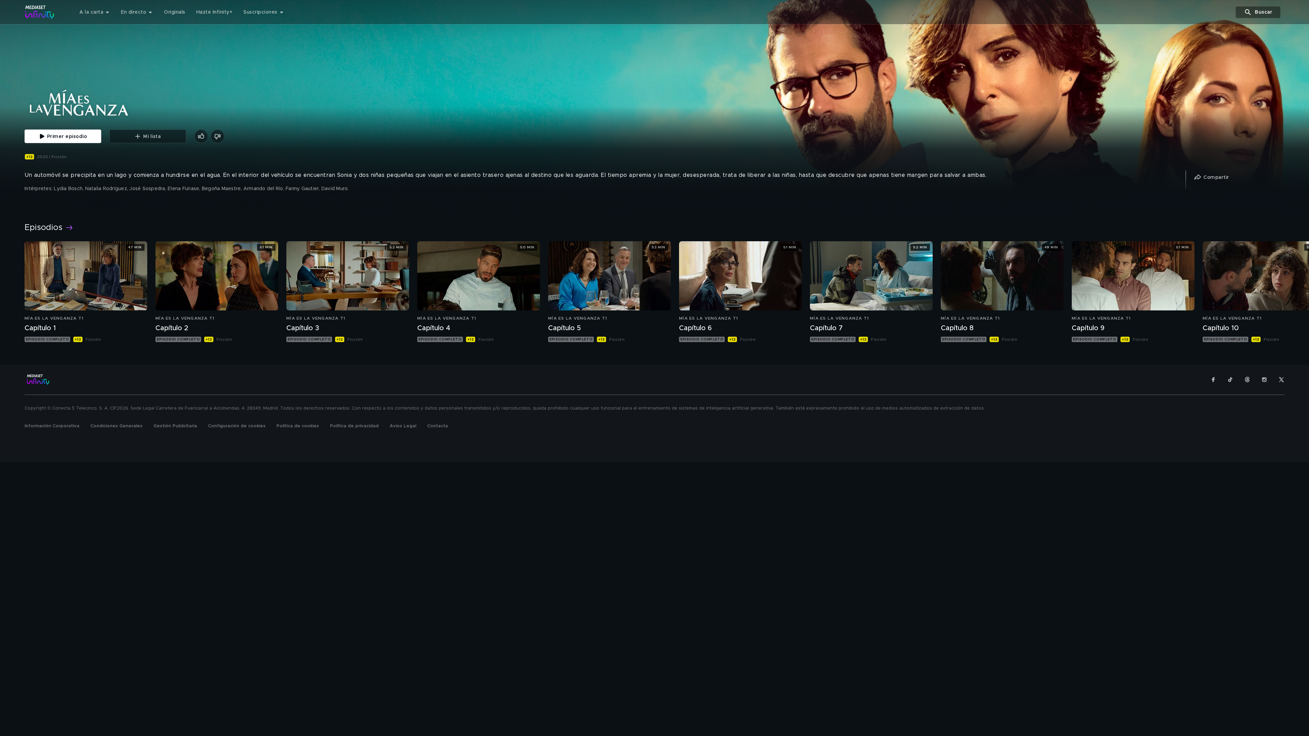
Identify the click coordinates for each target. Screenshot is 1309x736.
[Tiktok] (1230, 380)
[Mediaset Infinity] (40, 12)
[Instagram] (1264, 380)
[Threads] (1247, 380)
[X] (1281, 380)
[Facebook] (1213, 380)
